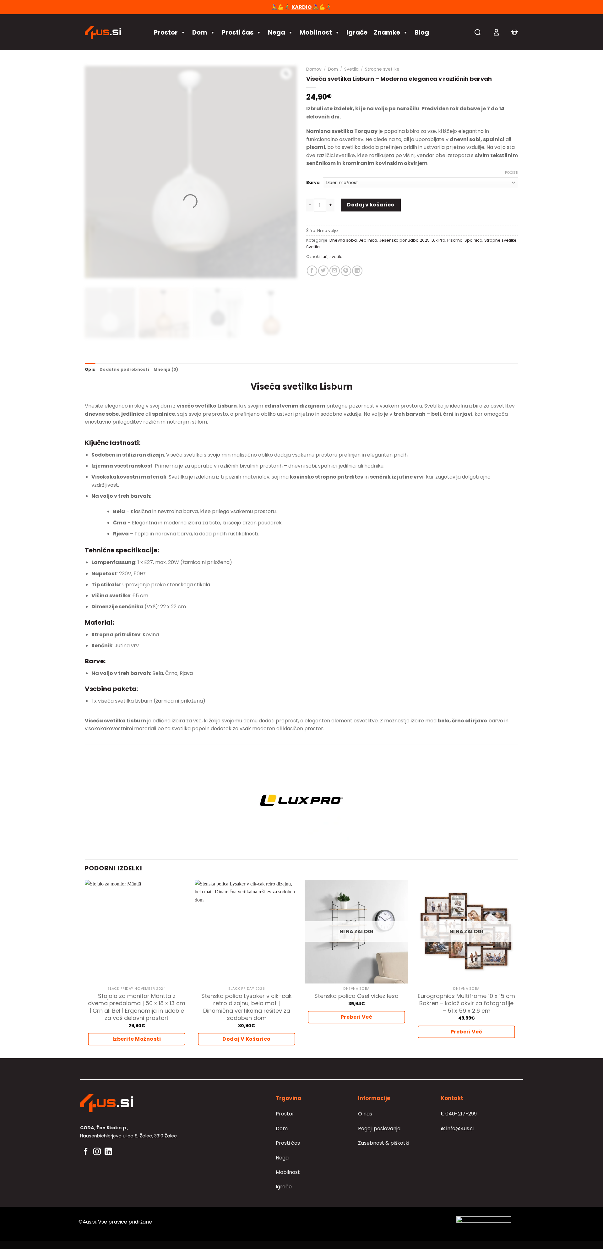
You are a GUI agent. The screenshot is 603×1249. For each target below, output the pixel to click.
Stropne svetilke (382, 69)
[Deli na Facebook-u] (312, 271)
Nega (276, 32)
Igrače (356, 32)
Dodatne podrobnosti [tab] (124, 369)
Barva (313, 182)
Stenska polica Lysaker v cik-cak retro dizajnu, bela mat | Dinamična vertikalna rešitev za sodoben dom (246, 1007)
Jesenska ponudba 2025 (404, 240)
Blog (422, 32)
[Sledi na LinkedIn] (108, 1152)
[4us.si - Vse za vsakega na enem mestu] (113, 32)
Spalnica (473, 240)
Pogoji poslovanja (379, 1128)
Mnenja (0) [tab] (166, 369)
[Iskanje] (477, 32)
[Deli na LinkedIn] (357, 271)
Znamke (387, 32)
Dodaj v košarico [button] (246, 1039)
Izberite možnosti (136, 1039)
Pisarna (455, 240)
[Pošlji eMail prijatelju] (334, 271)
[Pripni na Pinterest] (346, 271)
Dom (199, 32)
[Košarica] (514, 32)
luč (325, 256)
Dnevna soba (343, 240)
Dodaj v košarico (370, 204)
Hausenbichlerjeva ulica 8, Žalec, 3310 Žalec (128, 1136)
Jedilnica (368, 240)
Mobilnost (316, 32)
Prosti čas (237, 32)
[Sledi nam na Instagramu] (97, 1152)
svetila (336, 256)
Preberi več (356, 1017)
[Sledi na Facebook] (86, 1152)
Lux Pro (438, 240)
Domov (314, 69)
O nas (365, 1113)
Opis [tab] (90, 369)
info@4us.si (457, 1128)
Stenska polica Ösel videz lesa (356, 996)
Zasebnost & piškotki (383, 1143)
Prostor (166, 32)
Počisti (511, 172)
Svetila (351, 69)
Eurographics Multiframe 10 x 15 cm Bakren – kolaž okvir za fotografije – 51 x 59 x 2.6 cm (466, 1003)
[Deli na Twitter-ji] (323, 271)
